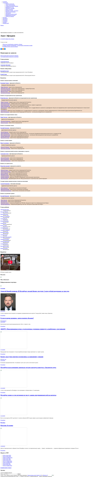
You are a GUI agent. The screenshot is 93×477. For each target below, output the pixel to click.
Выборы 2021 (6, 23)
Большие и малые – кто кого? (12, 10)
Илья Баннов (4, 201)
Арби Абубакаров (5, 133)
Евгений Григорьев (5, 128)
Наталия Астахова (7, 425)
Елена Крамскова (5, 105)
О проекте (5, 20)
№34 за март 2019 (7, 464)
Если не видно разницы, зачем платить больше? (17, 318)
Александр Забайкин (5, 230)
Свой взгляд (8, 13)
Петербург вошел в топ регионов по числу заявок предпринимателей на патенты (28, 395)
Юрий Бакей (4, 107)
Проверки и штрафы (10, 8)
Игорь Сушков (4, 225)
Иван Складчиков (5, 143)
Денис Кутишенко (5, 112)
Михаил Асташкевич (5, 216)
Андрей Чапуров (4, 243)
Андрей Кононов (4, 227)
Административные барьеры (12, 6)
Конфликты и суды (10, 7)
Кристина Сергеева (5, 148)
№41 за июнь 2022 (7, 456)
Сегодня (5, 1)
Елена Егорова (4, 122)
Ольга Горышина (5, 159)
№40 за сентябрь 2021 (7, 457)
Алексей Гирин (4, 170)
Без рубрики (11, 38)
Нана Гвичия (4, 200)
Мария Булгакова (5, 189)
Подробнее (3, 315)
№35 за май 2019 (6, 463)
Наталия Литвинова (5, 121)
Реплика (5, 17)
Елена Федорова (4, 248)
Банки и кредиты (9, 9)
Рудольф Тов (4, 110)
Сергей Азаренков (5, 204)
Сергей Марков (4, 132)
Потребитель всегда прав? (11, 14)
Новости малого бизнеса (6, 27)
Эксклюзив (5, 2)
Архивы (2, 472)
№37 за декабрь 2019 (7, 461)
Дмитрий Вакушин (5, 209)
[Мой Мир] (5, 49)
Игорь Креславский (5, 166)
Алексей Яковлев (5, 158)
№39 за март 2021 (7, 458)
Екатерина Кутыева (5, 92)
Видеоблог (5, 18)
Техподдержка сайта (31, 475)
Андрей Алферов (5, 177)
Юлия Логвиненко (5, 221)
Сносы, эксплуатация (10, 5)
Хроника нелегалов (10, 3)
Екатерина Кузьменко (6, 190)
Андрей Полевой (5, 175)
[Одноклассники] (3, 49)
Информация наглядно (10, 15)
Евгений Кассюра (5, 137)
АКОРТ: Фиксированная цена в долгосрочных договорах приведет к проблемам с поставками (33, 329)
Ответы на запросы (10, 16)
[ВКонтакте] (1, 49)
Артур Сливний (4, 173)
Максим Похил (4, 91)
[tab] (46, 85)
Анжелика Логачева (6, 88)
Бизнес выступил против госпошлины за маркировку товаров (22, 357)
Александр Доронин (9, 55)
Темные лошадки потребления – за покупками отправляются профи (17, 45)
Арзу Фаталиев (4, 178)
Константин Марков (6, 90)
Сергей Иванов (4, 218)
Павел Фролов (4, 87)
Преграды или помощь (10, 11)
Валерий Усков (4, 174)
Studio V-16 (39, 475)
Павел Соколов (4, 102)
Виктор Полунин (4, 214)
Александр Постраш (6, 171)
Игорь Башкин (4, 188)
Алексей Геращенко (5, 183)
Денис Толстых (4, 117)
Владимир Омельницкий (6, 236)
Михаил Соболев (4, 211)
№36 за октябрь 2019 (7, 462)
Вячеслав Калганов (5, 135)
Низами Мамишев (5, 136)
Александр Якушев (5, 239)
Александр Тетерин (5, 103)
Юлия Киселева (4, 98)
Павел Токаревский (5, 106)
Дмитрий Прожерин (6, 160)
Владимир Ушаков (4, 232)
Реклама (5, 22)
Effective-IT (45, 475)
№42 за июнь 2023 (7, 455)
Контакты (5, 19)
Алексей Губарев (5, 147)
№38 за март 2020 (7, 459)
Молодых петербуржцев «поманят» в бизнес (12, 44)
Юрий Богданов (5, 203)
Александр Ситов (5, 153)
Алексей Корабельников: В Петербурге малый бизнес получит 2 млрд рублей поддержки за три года (35, 291)
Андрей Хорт (3, 223)
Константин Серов (5, 246)
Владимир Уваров (5, 83)
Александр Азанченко (9, 56)
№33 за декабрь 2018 (7, 465)
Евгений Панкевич (5, 196)
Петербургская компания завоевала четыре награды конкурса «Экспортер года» (28, 367)
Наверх (2, 25)
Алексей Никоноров (5, 241)
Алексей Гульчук (4, 234)
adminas (7, 38)
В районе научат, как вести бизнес (10, 46)
